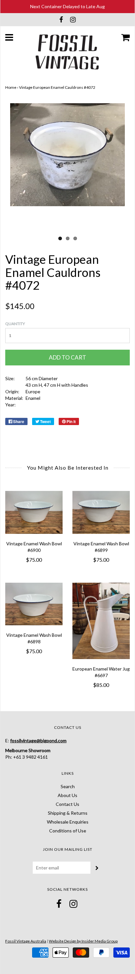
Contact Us (67, 804)
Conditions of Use (67, 830)
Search (68, 786)
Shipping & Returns (67, 813)
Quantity (15, 323)
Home (10, 87)
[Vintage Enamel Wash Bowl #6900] (34, 512)
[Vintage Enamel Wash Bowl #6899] (101, 512)
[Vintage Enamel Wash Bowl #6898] (34, 604)
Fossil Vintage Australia (25, 941)
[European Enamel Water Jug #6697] (101, 621)
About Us (67, 795)
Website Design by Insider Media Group (83, 941)
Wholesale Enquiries (67, 822)
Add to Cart (67, 357)
